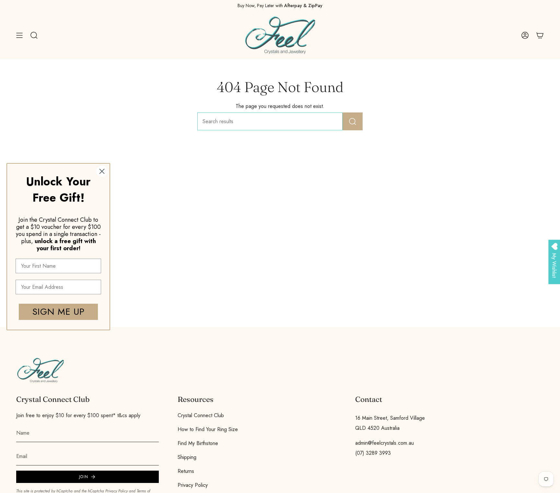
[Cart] (539, 35)
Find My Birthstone (198, 443)
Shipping (187, 457)
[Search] (353, 121)
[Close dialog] (102, 171)
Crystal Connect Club (201, 415)
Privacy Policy (193, 485)
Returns (186, 471)
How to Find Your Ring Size (208, 429)
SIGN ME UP (58, 311)
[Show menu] (19, 35)
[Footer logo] (40, 370)
